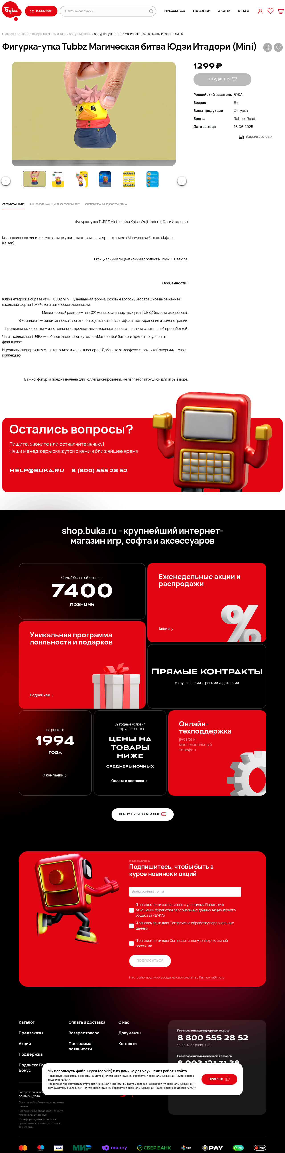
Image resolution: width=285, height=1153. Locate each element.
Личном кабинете (211, 977)
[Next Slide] (181, 180)
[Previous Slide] (5, 180)
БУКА (238, 95)
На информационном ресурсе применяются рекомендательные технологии (40, 1123)
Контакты (127, 1044)
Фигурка (241, 111)
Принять (216, 1079)
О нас (243, 11)
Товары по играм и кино (49, 34)
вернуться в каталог (139, 814)
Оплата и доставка (127, 781)
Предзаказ (174, 11)
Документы (129, 1033)
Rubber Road (244, 119)
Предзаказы (31, 1033)
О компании (53, 775)
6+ (236, 103)
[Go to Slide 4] (105, 179)
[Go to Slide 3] (82, 179)
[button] (93, 114)
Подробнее (40, 695)
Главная (8, 34)
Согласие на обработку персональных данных (164, 1084)
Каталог (23, 34)
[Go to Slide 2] (58, 179)
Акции (224, 11)
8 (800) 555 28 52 (99, 470)
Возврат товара (84, 1033)
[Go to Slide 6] (152, 179)
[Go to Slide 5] (129, 179)
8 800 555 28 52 (212, 1037)
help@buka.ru (36, 470)
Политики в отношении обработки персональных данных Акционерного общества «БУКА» (186, 910)
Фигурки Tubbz (80, 34)
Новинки (201, 11)
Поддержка (31, 1055)
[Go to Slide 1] (34, 179)
